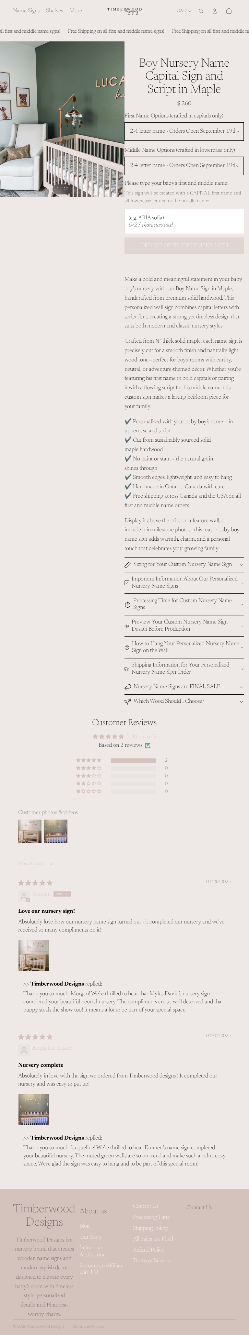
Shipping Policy (150, 1228)
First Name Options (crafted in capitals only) (173, 116)
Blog (84, 1226)
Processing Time (151, 1217)
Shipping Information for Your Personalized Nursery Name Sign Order (180, 668)
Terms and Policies (88, 1327)
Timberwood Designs (45, 1327)
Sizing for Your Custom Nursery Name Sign (183, 565)
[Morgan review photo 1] (33, 955)
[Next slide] (117, 119)
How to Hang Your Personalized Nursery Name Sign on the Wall (185, 647)
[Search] (201, 11)
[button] (89, 760)
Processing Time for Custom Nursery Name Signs (182, 604)
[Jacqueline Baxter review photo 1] (33, 1109)
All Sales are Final (153, 1239)
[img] (35, 884)
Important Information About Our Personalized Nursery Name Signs (185, 582)
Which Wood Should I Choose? (169, 701)
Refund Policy (149, 1250)
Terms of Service (152, 1261)
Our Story (90, 1237)
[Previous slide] (7, 119)
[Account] (215, 11)
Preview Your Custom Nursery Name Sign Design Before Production (180, 625)
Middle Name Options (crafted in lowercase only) (179, 150)
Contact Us (145, 1206)
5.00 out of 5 (141, 737)
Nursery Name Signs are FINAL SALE (177, 687)
